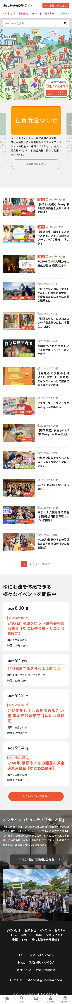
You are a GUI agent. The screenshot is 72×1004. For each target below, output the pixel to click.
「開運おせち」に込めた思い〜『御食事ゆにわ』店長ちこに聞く (53, 322)
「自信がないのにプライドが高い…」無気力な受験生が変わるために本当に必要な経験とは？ (53, 294)
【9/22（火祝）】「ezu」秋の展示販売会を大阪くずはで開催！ (53, 208)
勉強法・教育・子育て (22, 240)
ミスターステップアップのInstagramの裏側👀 (53, 405)
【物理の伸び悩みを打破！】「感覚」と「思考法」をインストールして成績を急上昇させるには (53, 379)
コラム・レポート (20, 935)
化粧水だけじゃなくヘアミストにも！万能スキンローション (53, 461)
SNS (25, 939)
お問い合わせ (65, 1001)
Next (44, 563)
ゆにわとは (9, 13)
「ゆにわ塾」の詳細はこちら (36, 859)
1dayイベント (25, 521)
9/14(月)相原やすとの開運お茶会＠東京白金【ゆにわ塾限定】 (53, 543)
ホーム (7, 1001)
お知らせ (23, 13)
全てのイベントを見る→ (36, 796)
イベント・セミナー (43, 13)
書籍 (15, 939)
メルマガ (36, 1001)
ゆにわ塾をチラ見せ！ (46, 939)
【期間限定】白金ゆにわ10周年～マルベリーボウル (53, 432)
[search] (65, 23)
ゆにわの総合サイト (47, 994)
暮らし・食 (27, 213)
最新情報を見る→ (36, 164)
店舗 (39, 935)
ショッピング (26, 355)
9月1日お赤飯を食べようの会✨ (53, 486)
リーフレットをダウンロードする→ (56, 92)
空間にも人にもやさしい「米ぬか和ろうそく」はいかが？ (53, 350)
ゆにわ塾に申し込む (56, 5)
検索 (22, 1001)
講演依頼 (50, 1001)
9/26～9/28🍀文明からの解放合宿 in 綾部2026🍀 (53, 263)
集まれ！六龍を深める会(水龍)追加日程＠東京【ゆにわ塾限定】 (53, 516)
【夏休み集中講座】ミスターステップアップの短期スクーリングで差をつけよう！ (53, 237)
